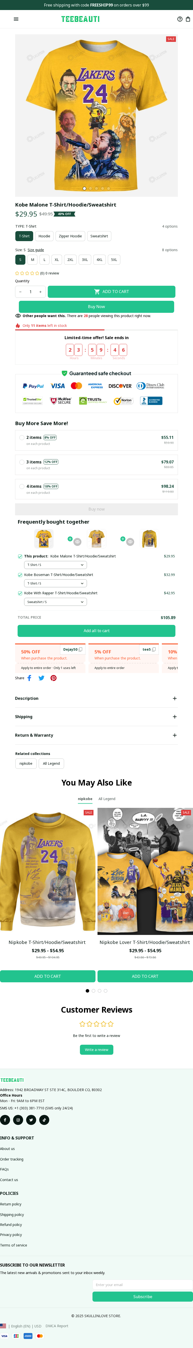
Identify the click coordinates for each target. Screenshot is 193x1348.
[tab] (84, 188)
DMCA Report (56, 1325)
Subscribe (142, 1296)
